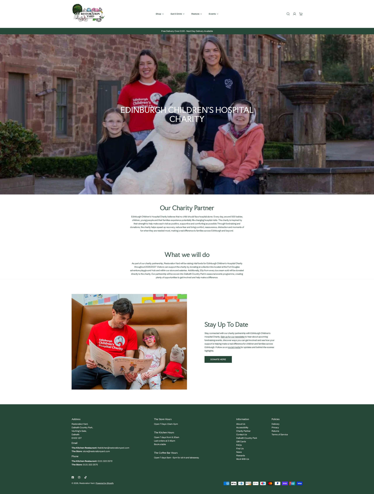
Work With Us (242, 459)
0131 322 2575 (90, 464)
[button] (301, 14)
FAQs (239, 445)
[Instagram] (79, 477)
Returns (275, 431)
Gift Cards (241, 441)
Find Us (240, 448)
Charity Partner (243, 431)
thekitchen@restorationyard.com (113, 448)
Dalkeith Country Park (246, 438)
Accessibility (242, 427)
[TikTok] (85, 477)
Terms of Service (280, 434)
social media (234, 347)
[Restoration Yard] (88, 14)
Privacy (275, 427)
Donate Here (218, 359)
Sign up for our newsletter (233, 337)
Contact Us (241, 434)
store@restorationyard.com (96, 451)
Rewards (240, 455)
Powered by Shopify (105, 483)
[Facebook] (73, 477)
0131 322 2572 (105, 461)
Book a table (160, 444)
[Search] (288, 14)
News (239, 452)
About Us (240, 424)
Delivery (275, 424)
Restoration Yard (87, 483)
